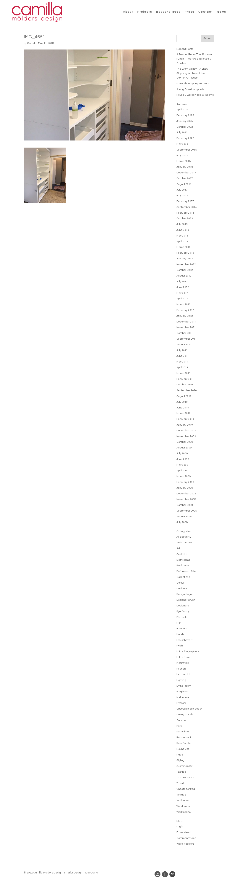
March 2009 (183, 476)
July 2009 (182, 453)
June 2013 (182, 230)
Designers (182, 605)
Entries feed (183, 832)
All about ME (183, 537)
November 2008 (186, 499)
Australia (181, 554)
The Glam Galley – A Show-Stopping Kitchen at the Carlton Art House (192, 73)
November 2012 (186, 264)
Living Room (183, 686)
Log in (180, 826)
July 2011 (182, 350)
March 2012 (183, 304)
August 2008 (184, 516)
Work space (183, 812)
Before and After (186, 571)
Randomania (184, 737)
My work (181, 703)
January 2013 (184, 258)
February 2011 (185, 379)
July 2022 (182, 132)
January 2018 (184, 167)
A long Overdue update (190, 89)
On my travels (184, 714)
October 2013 (184, 218)
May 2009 (182, 465)
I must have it (184, 640)
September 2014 (186, 207)
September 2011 (186, 339)
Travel (180, 783)
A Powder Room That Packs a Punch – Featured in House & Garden (194, 59)
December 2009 (186, 430)
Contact (205, 11)
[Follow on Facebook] (165, 874)
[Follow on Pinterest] (172, 874)
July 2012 (182, 281)
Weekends (183, 806)
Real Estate (183, 743)
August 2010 (184, 396)
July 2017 (182, 189)
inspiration (182, 663)
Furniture (181, 628)
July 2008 (182, 522)
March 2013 (183, 247)
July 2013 (182, 224)
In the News (183, 657)
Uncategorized (185, 789)
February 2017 (185, 201)
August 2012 (184, 275)
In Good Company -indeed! (192, 83)
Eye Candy (182, 611)
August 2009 (184, 447)
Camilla (31, 43)
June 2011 (182, 356)
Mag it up (181, 691)
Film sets (181, 617)
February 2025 (185, 115)
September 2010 (186, 390)
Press (189, 11)
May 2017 (182, 195)
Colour (180, 583)
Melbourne (182, 697)
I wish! (179, 645)
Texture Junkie (185, 777)
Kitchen (181, 668)
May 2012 (182, 293)
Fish (178, 623)
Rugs (179, 754)
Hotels (180, 634)
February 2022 (185, 138)
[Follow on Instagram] (157, 874)
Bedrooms (182, 565)
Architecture (184, 542)
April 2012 (182, 298)
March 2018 (183, 161)
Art (178, 548)
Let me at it (183, 674)
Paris (179, 726)
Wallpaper (182, 800)
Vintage (181, 794)
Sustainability (184, 766)
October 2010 (184, 384)
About (128, 11)
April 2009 (182, 470)
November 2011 (186, 327)
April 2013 (182, 241)
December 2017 (186, 172)
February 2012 (185, 310)
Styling (180, 760)
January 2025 (184, 121)
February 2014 (185, 213)
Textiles (181, 772)
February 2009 (185, 482)
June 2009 (182, 459)
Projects (144, 11)
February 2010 (185, 419)
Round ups (182, 749)
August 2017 (184, 184)
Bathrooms (183, 560)
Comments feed (186, 838)
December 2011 (186, 321)
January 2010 (184, 425)
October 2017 (184, 178)
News (221, 11)
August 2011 (184, 344)
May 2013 (182, 235)
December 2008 (186, 493)
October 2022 (184, 127)
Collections (183, 577)
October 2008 (184, 505)
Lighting (181, 680)
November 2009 (186, 436)
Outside (181, 720)
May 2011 (182, 361)
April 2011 (182, 367)
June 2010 (182, 407)
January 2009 (184, 488)
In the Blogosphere (187, 651)
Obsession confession (189, 708)
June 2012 (182, 287)
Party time (182, 731)
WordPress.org (185, 844)
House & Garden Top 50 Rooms (195, 95)
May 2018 (182, 155)
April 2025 (182, 109)
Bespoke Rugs (168, 11)
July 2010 (182, 402)
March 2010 (183, 413)
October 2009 (184, 442)
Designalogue (184, 594)
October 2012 (184, 270)
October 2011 (184, 333)
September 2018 (186, 149)
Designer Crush (185, 600)
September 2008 (186, 510)
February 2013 (185, 253)
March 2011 (183, 373)
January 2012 (184, 316)
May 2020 (182, 144)
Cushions (181, 588)
